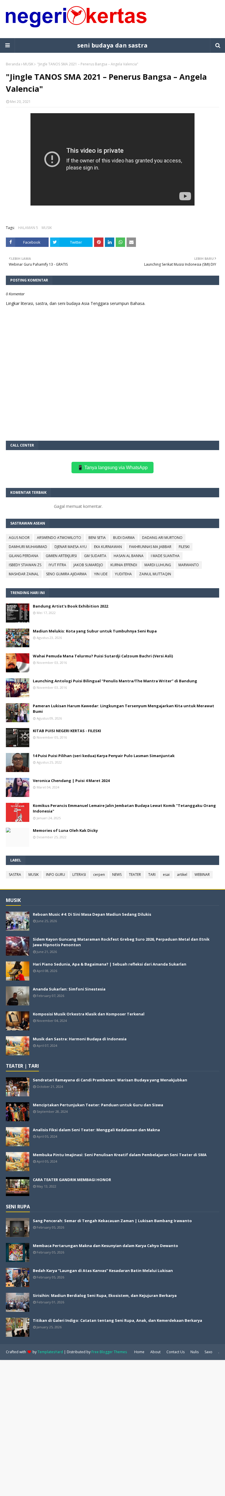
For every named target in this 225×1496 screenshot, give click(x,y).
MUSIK (28, 64)
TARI (152, 874)
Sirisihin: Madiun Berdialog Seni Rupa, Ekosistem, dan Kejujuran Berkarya (105, 1295)
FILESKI (184, 546)
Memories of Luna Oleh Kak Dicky (65, 830)
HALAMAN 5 (28, 227)
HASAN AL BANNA (129, 555)
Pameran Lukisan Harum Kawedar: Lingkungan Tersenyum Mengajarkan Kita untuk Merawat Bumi (123, 708)
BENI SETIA (97, 537)
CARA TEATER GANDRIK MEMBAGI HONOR (72, 1179)
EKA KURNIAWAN (108, 546)
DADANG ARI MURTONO (162, 537)
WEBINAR (202, 874)
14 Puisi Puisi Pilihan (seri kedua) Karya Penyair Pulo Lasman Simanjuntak (104, 755)
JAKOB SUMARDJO (88, 564)
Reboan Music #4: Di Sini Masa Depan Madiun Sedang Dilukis (92, 914)
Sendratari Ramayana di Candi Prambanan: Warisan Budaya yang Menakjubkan (110, 1080)
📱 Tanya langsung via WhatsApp (112, 467)
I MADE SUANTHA (165, 555)
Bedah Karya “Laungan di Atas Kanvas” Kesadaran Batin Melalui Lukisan (103, 1270)
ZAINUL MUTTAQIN (155, 573)
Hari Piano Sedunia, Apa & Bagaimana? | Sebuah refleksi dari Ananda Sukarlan (109, 964)
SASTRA (15, 874)
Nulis (194, 1351)
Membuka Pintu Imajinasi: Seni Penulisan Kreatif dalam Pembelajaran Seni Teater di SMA (120, 1154)
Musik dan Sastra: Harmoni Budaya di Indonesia (80, 1039)
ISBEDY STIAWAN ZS (25, 564)
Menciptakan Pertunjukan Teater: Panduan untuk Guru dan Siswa (98, 1104)
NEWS (117, 874)
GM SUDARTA (95, 555)
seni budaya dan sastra (112, 45)
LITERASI (79, 874)
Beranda (13, 64)
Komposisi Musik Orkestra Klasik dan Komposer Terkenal (88, 1014)
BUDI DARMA (124, 537)
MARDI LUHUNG (157, 564)
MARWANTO (188, 564)
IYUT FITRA (57, 564)
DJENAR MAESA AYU (70, 546)
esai (166, 874)
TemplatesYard (50, 1351)
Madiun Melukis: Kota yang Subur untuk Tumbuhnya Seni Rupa (95, 631)
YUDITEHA (123, 573)
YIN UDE (101, 573)
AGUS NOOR (19, 537)
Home (139, 1351)
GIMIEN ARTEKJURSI (61, 555)
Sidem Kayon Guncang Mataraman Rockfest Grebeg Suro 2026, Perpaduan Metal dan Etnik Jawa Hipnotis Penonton (121, 942)
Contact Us (175, 1351)
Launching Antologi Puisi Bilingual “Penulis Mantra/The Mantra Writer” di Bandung (115, 680)
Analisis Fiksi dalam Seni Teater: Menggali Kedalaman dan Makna (96, 1129)
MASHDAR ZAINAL (24, 573)
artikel (182, 874)
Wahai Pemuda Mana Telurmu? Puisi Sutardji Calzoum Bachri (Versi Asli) (103, 656)
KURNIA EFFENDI (123, 564)
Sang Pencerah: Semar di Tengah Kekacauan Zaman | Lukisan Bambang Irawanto (112, 1220)
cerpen (99, 874)
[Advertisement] (112, 1427)
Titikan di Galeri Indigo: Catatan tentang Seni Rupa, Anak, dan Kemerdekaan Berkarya (117, 1320)
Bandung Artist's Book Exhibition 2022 (70, 606)
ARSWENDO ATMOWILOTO (59, 537)
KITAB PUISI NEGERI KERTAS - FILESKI (67, 730)
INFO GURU (55, 874)
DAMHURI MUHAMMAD (28, 546)
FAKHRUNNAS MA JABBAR (150, 546)
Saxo (208, 1351)
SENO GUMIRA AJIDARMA (66, 573)
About (155, 1351)
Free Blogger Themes (109, 1351)
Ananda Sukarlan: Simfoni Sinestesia (69, 989)
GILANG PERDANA (23, 555)
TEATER (135, 874)
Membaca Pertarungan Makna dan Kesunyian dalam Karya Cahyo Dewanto (105, 1245)
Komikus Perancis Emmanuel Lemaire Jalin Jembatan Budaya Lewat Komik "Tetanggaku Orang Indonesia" (124, 808)
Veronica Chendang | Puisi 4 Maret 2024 (71, 780)
